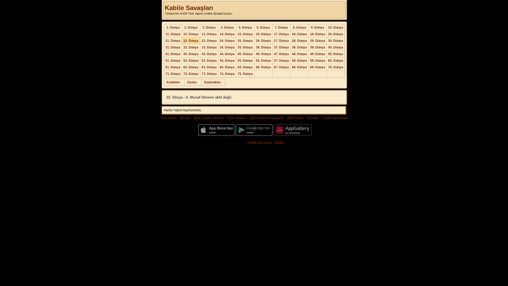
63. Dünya (209, 67)
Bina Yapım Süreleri (209, 118)
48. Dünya (299, 54)
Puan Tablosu (237, 118)
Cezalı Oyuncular (335, 118)
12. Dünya (190, 34)
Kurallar (313, 118)
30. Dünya (335, 41)
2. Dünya (191, 27)
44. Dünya (227, 54)
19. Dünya (317, 34)
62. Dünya (190, 67)
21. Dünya (172, 41)
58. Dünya (299, 60)
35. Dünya (245, 47)
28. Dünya (299, 41)
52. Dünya (190, 60)
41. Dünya (172, 54)
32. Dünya (190, 47)
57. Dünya (281, 60)
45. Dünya (245, 54)
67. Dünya (281, 67)
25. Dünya (245, 41)
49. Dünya (317, 54)
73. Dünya (209, 74)
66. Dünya (263, 67)
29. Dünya (317, 41)
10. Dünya (335, 27)
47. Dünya (281, 54)
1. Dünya (173, 27)
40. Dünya (335, 47)
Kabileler (173, 82)
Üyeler (192, 82)
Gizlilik (279, 143)
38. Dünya (299, 47)
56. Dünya (263, 60)
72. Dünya (190, 74)
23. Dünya (209, 41)
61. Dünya (172, 67)
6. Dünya (263, 27)
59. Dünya (317, 60)
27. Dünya (281, 41)
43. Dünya (209, 54)
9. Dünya (317, 27)
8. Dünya (299, 27)
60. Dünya (335, 60)
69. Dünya (317, 67)
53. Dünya (209, 60)
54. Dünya (227, 60)
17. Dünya (281, 34)
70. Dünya (335, 67)
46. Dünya (263, 54)
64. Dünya (227, 67)
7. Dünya (281, 27)
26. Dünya (263, 41)
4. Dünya (227, 27)
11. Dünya (173, 34)
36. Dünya (263, 47)
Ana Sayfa (169, 118)
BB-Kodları (295, 118)
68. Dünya (299, 67)
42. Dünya (190, 54)
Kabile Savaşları (189, 7)
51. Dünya (172, 60)
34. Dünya (227, 47)
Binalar (185, 118)
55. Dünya (245, 60)
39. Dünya (317, 47)
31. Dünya (172, 47)
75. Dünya (245, 74)
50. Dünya (335, 54)
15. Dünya (245, 34)
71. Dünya (172, 74)
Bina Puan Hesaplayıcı (267, 118)
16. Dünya (263, 34)
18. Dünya (299, 34)
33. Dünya (209, 47)
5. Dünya (245, 27)
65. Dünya (245, 67)
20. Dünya (335, 34)
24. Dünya (227, 41)
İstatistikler (212, 82)
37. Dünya (281, 47)
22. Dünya (190, 41)
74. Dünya (227, 74)
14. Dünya (227, 34)
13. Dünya (209, 34)
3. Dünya (209, 27)
